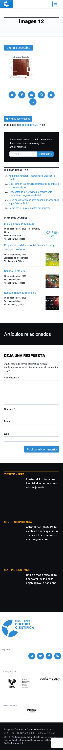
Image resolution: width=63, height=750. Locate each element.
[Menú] (55, 4)
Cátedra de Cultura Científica (30, 729)
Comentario (11, 377)
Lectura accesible (18, 47)
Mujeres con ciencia (18, 522)
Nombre (9, 409)
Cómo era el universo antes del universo (29, 208)
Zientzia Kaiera (14, 474)
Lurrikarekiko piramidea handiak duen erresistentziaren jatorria (41, 483)
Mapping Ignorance (17, 570)
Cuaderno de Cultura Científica (28, 737)
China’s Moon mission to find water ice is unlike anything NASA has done (41, 579)
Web (6, 434)
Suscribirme (45, 154)
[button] (12, 94)
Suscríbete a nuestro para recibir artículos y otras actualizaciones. (30, 143)
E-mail (8, 421)
